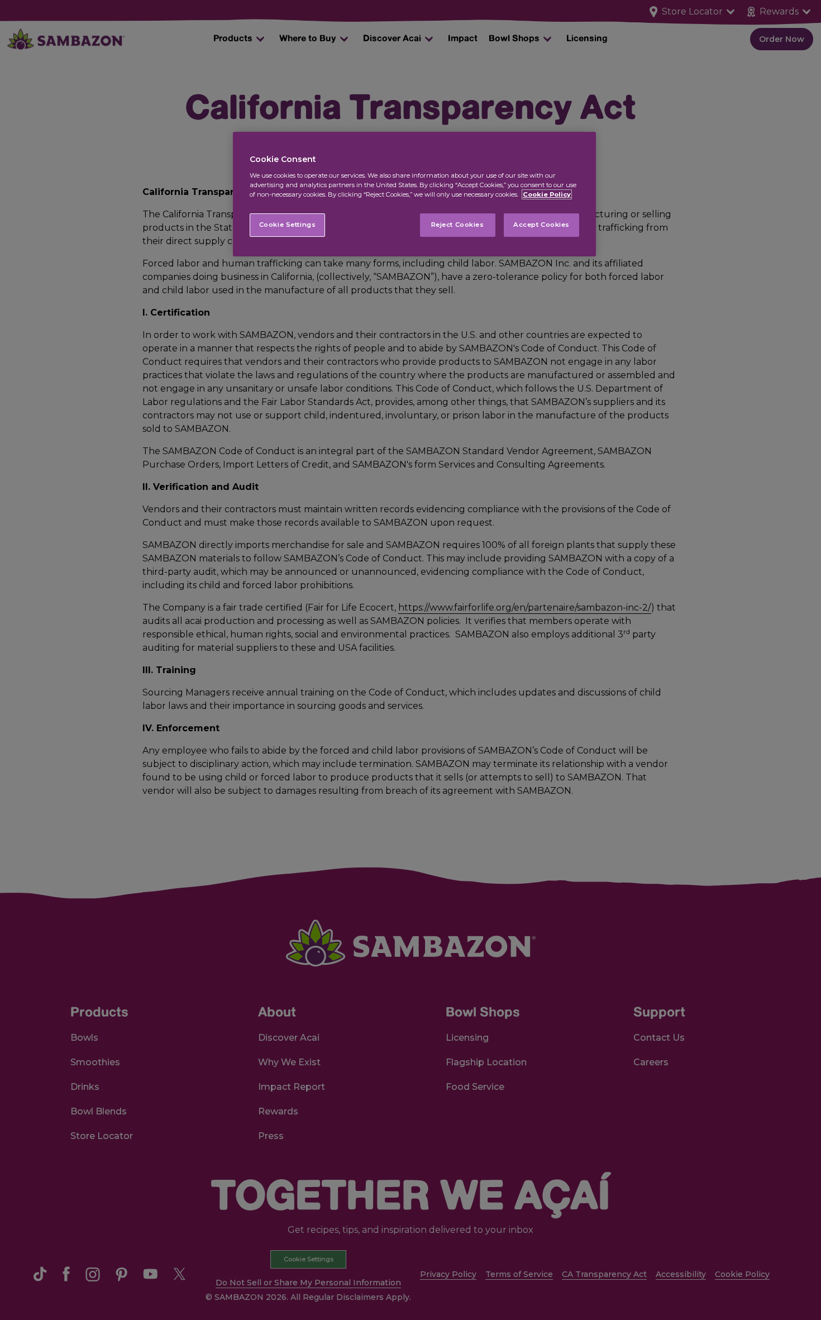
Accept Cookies (541, 224)
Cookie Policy (547, 194)
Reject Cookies (457, 224)
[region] (414, 194)
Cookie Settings (287, 224)
